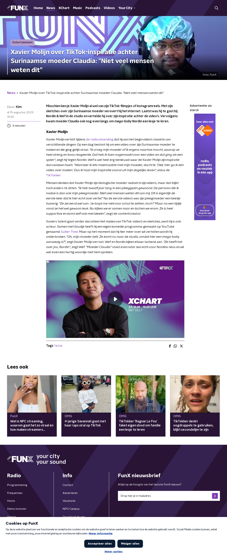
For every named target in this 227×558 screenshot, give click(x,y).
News (50, 8)
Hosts (11, 500)
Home (38, 8)
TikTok (58, 345)
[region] (115, 299)
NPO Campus (71, 508)
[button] (216, 8)
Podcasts (92, 8)
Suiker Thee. (69, 231)
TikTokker (53, 175)
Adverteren (70, 493)
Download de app (74, 516)
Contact (68, 485)
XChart (64, 8)
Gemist (11, 516)
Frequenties (15, 493)
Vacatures (69, 500)
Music (77, 8)
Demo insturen (16, 508)
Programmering (17, 485)
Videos (109, 8)
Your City (125, 8)
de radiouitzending (99, 139)
